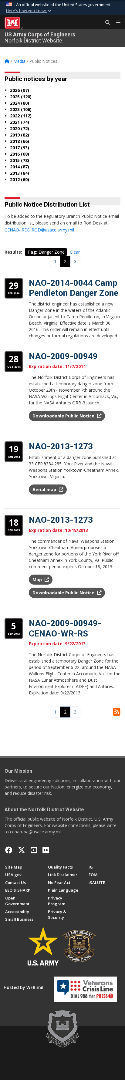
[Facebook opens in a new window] (8, 850)
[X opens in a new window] (21, 850)
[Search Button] (105, 22)
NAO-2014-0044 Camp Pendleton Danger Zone (73, 288)
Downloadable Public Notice (64, 416)
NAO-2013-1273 (61, 446)
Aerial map (44, 489)
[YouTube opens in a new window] (34, 850)
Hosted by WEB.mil (23, 987)
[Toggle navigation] (115, 22)
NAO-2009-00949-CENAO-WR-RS (65, 628)
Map (37, 579)
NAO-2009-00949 (63, 356)
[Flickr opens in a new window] (45, 850)
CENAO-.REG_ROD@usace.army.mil (39, 230)
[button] (29, 11)
